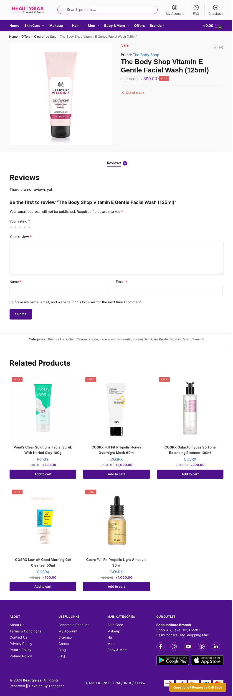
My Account (175, 13)
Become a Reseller (73, 625)
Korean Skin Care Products (152, 339)
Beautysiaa (32, 680)
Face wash (108, 339)
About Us (17, 625)
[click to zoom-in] (61, 93)
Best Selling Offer (61, 339)
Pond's (43, 459)
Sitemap (65, 637)
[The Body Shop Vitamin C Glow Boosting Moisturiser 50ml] (221, 47)
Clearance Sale (45, 36)
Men (110, 644)
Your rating (20, 221)
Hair (110, 637)
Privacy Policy (21, 644)
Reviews (114, 163)
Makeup (113, 631)
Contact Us (18, 637)
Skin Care (181, 339)
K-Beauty (124, 339)
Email (121, 282)
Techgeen (56, 686)
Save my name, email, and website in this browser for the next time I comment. (78, 302)
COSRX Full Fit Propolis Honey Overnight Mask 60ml (116, 450)
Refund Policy (21, 656)
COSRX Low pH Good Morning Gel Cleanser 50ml (43, 562)
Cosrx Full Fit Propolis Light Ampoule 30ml (116, 562)
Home (13, 36)
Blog (62, 650)
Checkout (215, 13)
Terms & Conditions (25, 631)
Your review (21, 237)
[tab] (116, 159)
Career (64, 644)
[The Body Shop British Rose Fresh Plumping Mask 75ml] (215, 47)
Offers (25, 36)
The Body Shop (146, 54)
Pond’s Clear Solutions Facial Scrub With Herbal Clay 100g (43, 450)
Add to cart (42, 474)
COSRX (116, 459)
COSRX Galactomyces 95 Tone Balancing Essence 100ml (190, 450)
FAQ (196, 13)
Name (16, 282)
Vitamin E (197, 339)
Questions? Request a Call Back (197, 687)
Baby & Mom (117, 650)
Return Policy (20, 650)
